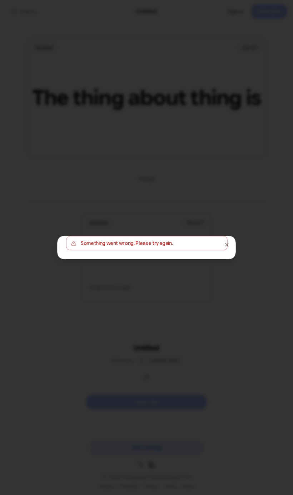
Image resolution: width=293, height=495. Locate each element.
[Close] (227, 245)
